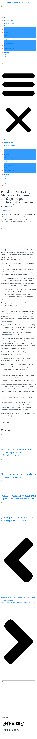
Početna (6, 18)
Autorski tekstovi (9, 48)
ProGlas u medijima (9, 43)
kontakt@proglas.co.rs (12, 735)
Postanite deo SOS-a (9, 23)
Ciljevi (6, 35)
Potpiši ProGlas (8, 20)
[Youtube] (18, 723)
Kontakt (6, 52)
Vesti (5, 39)
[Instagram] (4, 723)
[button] (18, 102)
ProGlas (6, 30)
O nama (6, 26)
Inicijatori (6, 32)
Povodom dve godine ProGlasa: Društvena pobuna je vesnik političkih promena (16, 452)
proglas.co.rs (20, 416)
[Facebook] (8, 723)
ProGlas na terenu (9, 46)
